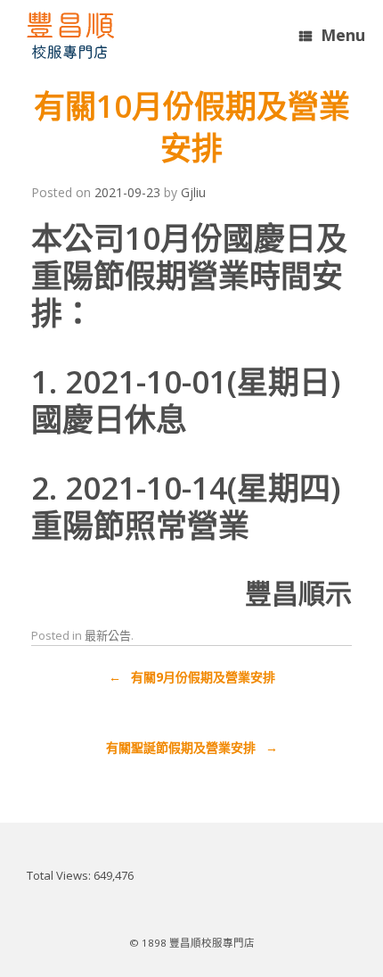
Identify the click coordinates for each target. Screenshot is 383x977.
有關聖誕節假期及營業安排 (192, 747)
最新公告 (108, 635)
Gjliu (193, 192)
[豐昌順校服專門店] (70, 35)
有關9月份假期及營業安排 (192, 676)
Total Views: (60, 875)
